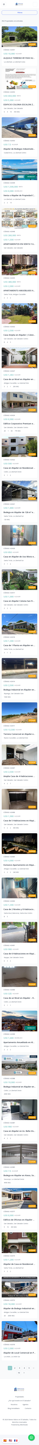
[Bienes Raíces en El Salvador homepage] (19, 4)
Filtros (20, 13)
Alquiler (19, 54)
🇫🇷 (15, 1440)
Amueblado (18, 191)
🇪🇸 (5, 1440)
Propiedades (19, 1397)
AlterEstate (24, 1425)
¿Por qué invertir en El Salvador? (19, 1401)
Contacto (28, 1408)
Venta (19, 96)
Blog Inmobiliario (14, 1408)
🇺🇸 (10, 1440)
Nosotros (14, 1404)
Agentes (25, 1404)
